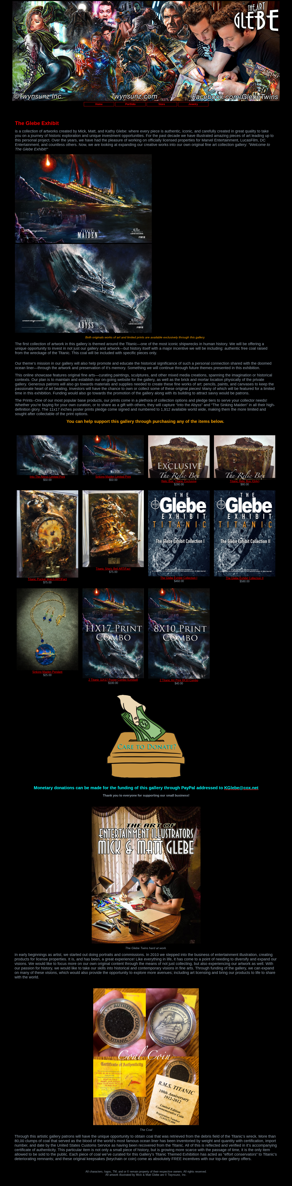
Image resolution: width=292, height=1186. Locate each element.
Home (99, 104)
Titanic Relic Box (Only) (244, 481)
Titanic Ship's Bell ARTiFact (113, 568)
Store (161, 104)
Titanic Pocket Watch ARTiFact (47, 579)
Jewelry (193, 104)
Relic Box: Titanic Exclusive (178, 481)
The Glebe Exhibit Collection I (178, 578)
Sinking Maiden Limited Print (113, 476)
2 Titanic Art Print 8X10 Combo (179, 680)
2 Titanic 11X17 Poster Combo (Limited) (113, 679)
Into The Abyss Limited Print (47, 476)
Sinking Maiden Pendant (47, 671)
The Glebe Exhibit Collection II (245, 578)
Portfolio (130, 104)
